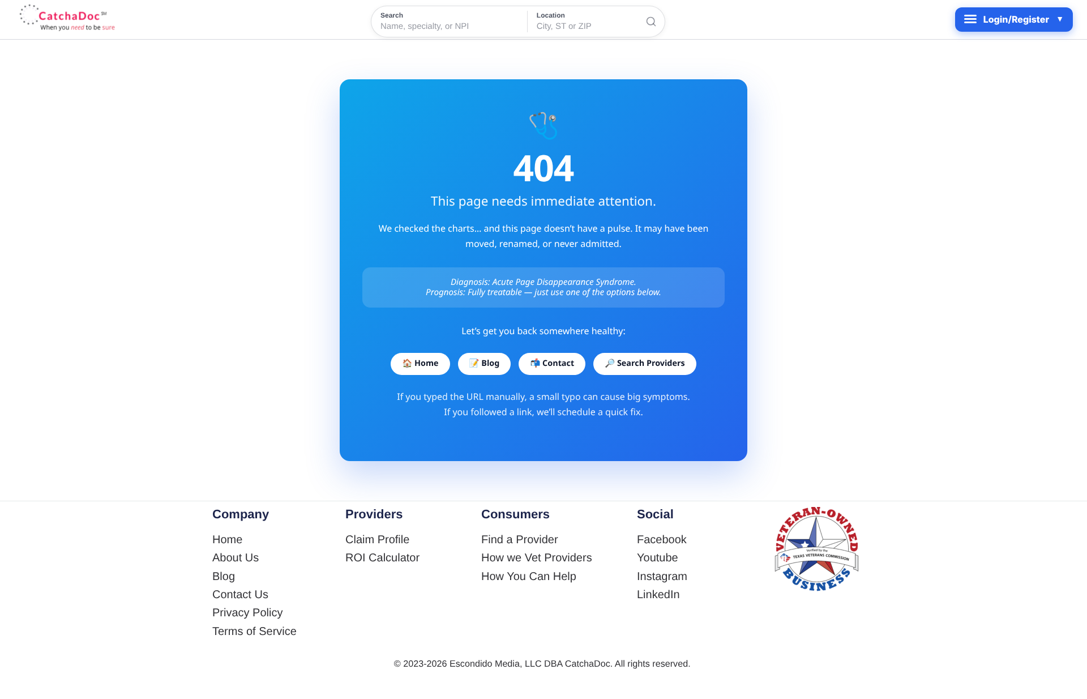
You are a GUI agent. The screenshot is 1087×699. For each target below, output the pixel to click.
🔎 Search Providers (644, 363)
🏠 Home (420, 363)
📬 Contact (552, 363)
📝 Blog (484, 363)
